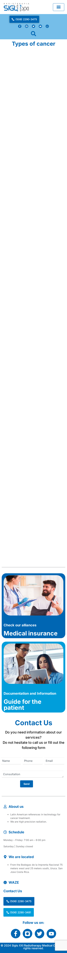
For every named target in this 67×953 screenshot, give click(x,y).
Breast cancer (18, 489)
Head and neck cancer (26, 319)
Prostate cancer (20, 404)
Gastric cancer (19, 233)
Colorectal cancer (21, 63)
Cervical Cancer (20, 148)
